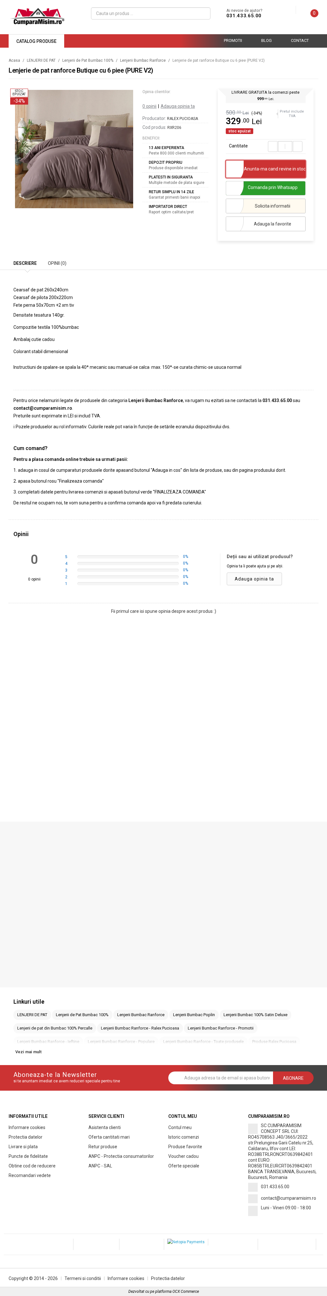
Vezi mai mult (28, 1051)
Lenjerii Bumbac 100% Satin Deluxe (255, 1014)
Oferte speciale (183, 1165)
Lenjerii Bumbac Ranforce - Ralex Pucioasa (140, 1028)
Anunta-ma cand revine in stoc (275, 168)
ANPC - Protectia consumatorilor (121, 1156)
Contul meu (180, 1127)
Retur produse (102, 1146)
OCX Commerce (185, 1291)
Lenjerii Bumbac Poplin (194, 1014)
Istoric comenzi (183, 1137)
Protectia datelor (25, 1137)
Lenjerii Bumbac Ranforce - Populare (121, 1041)
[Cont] (290, 10)
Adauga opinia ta (178, 106)
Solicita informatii (272, 206)
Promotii (233, 40)
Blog (266, 40)
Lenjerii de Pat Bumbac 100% (87, 60)
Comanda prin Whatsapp (273, 187)
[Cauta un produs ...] (203, 13)
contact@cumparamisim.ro (288, 1198)
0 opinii (149, 106)
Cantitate (238, 145)
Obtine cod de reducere (32, 1165)
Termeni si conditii (83, 1278)
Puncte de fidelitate (28, 1156)
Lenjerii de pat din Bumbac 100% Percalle (54, 1028)
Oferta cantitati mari (109, 1137)
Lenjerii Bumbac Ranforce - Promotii (221, 1028)
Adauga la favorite (272, 223)
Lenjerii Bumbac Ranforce (143, 60)
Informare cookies (27, 1127)
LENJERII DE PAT (41, 60)
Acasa (14, 60)
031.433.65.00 (244, 16)
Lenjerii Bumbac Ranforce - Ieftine (48, 1041)
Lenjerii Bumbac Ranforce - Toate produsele (203, 1041)
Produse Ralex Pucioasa (274, 1041)
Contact (300, 40)
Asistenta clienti (104, 1127)
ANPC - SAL (100, 1165)
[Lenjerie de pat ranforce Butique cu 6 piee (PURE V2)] (74, 149)
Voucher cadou (183, 1156)
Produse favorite (185, 1146)
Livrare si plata (23, 1146)
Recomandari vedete (30, 1175)
